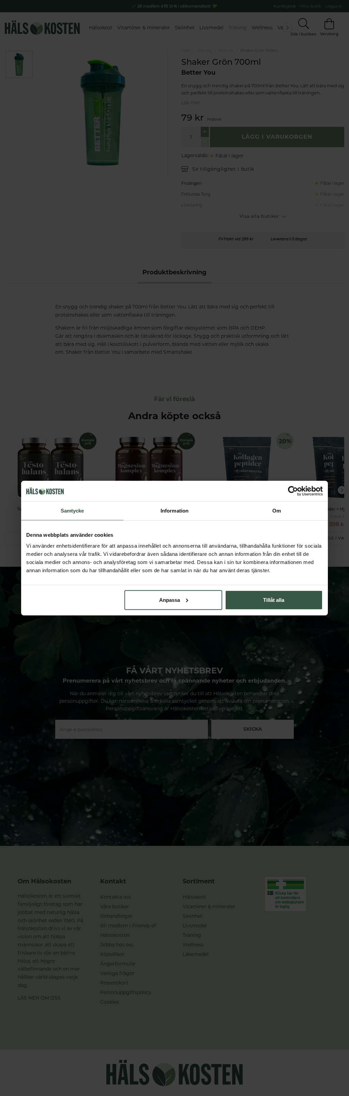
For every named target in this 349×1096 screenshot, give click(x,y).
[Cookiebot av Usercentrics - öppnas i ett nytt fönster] (293, 491)
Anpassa (169, 600)
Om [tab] (276, 511)
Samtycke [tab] (72, 511)
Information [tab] (174, 511)
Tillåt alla (273, 600)
